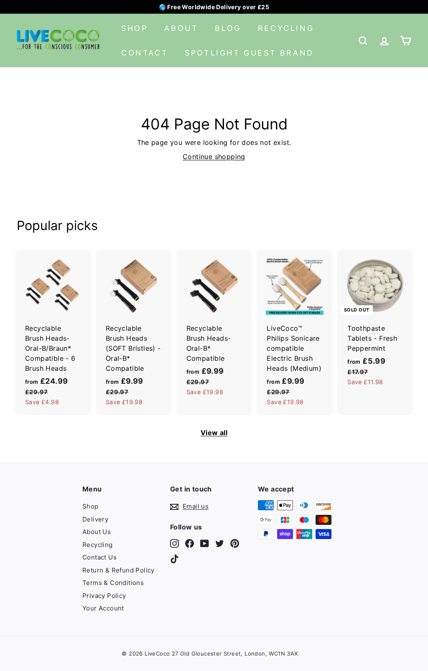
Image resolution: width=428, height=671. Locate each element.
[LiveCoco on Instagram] (174, 543)
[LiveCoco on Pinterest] (234, 543)
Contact (144, 52)
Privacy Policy (104, 596)
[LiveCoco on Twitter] (219, 543)
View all (214, 432)
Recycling (286, 28)
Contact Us (99, 557)
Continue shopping (214, 156)
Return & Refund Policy (118, 570)
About (181, 28)
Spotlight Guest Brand (249, 52)
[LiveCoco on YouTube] (204, 543)
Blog (228, 28)
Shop (134, 28)
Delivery (95, 519)
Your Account (103, 608)
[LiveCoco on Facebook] (189, 543)
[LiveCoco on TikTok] (174, 559)
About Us (96, 532)
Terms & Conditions (113, 583)
